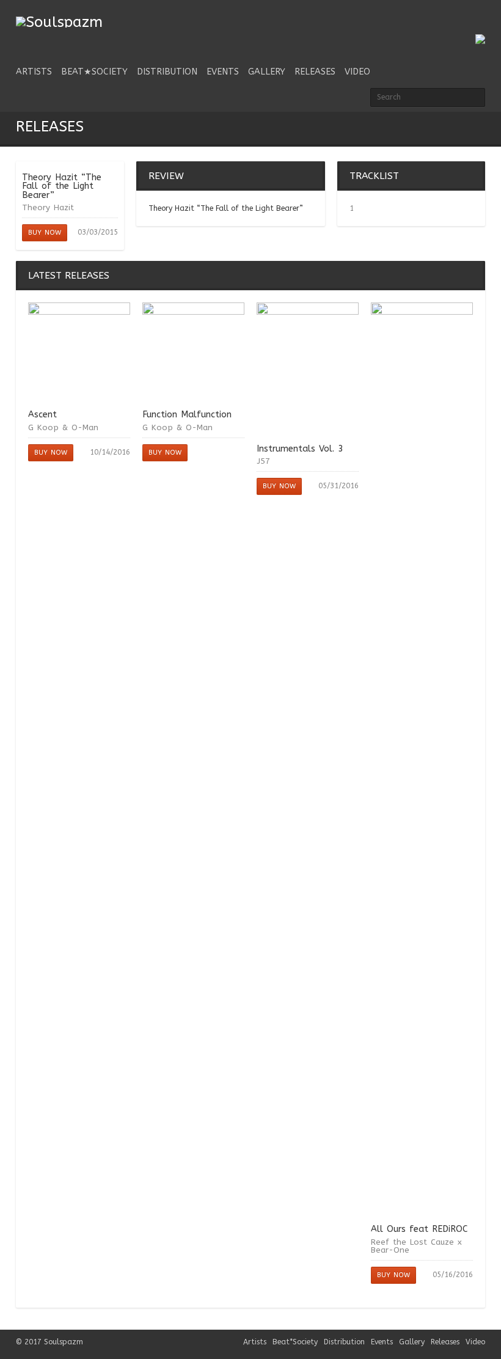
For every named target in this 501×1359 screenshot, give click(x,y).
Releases (314, 72)
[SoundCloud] (457, 26)
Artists (34, 72)
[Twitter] (394, 26)
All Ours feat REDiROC (419, 1229)
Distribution (167, 72)
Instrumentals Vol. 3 (300, 449)
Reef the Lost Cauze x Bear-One (416, 1246)
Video (357, 72)
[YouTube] (436, 26)
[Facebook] (415, 26)
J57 (263, 461)
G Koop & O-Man (63, 427)
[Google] (477, 26)
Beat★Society (94, 72)
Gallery (266, 72)
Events (223, 72)
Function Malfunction (187, 414)
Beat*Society (295, 1342)
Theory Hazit (48, 207)
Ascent (42, 414)
